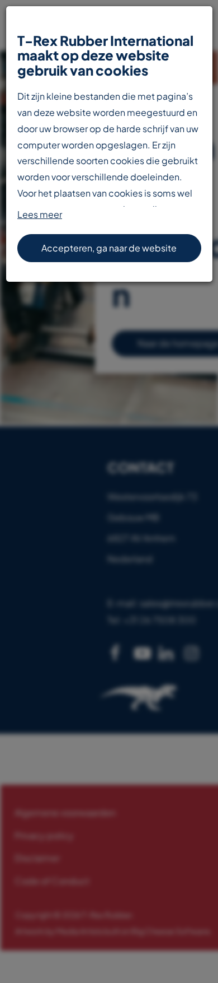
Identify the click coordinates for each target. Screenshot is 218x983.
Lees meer (39, 214)
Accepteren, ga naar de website (109, 248)
